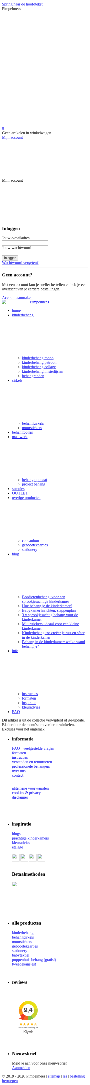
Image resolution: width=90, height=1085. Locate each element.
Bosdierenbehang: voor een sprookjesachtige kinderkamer (45, 599)
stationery (29, 549)
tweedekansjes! (24, 964)
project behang (33, 484)
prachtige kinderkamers (30, 838)
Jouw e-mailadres (16, 238)
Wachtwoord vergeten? (20, 262)
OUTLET (20, 493)
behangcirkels (33, 423)
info (15, 651)
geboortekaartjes (35, 545)
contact (17, 775)
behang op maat (34, 480)
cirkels (17, 380)
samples (18, 488)
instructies (30, 694)
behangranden (33, 376)
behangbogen (22, 432)
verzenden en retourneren (32, 762)
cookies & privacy (26, 793)
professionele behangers (31, 766)
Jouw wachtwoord (16, 247)
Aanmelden (21, 1068)
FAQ (16, 712)
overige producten (26, 497)
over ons (19, 771)
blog (15, 554)
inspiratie (29, 703)
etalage (17, 847)
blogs (16, 834)
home (16, 310)
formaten (29, 698)
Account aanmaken (17, 297)
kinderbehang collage (39, 367)
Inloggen (10, 258)
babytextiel (20, 955)
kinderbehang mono (38, 358)
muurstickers (32, 428)
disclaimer (20, 797)
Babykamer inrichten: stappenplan (49, 610)
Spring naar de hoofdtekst (22, 4)
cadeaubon (30, 540)
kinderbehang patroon (39, 362)
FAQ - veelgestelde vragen (33, 748)
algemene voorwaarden (30, 788)
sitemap (54, 1076)
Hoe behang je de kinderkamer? (47, 606)
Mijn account (12, 137)
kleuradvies (31, 707)
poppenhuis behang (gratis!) (34, 960)
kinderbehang (23, 315)
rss (65, 1076)
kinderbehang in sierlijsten (42, 371)
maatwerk (20, 437)
